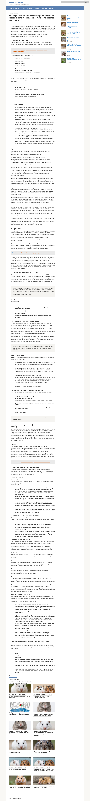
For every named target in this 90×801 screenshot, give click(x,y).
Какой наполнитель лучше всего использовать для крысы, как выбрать (74, 53)
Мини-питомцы (16, 2)
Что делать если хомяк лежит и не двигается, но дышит (73, 17)
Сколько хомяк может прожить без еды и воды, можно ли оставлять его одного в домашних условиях (73, 25)
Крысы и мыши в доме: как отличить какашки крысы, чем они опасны (74, 32)
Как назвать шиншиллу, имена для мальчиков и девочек (73, 39)
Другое (51, 8)
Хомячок (37, 8)
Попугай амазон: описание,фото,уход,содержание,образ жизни (77, 59)
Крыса (23, 8)
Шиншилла (29, 8)
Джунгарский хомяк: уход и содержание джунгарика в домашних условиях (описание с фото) (74, 46)
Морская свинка (14, 8)
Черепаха (44, 8)
